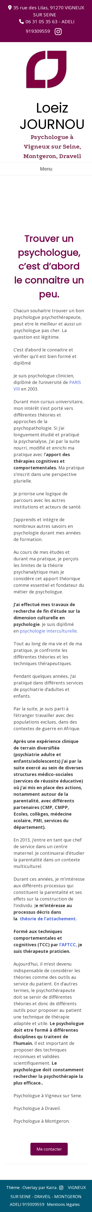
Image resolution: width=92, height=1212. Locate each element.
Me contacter (49, 1149)
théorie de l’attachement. (48, 919)
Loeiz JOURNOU (52, 116)
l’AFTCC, (68, 944)
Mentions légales (63, 1204)
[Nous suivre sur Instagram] (58, 31)
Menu (46, 169)
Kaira (51, 1187)
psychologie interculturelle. (49, 631)
